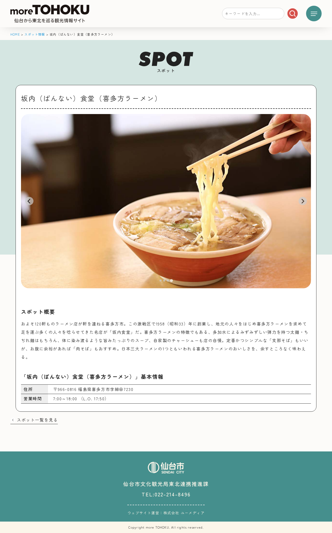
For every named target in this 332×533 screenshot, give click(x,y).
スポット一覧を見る (37, 420)
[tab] (161, 280)
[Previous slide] (29, 201)
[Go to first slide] (303, 201)
